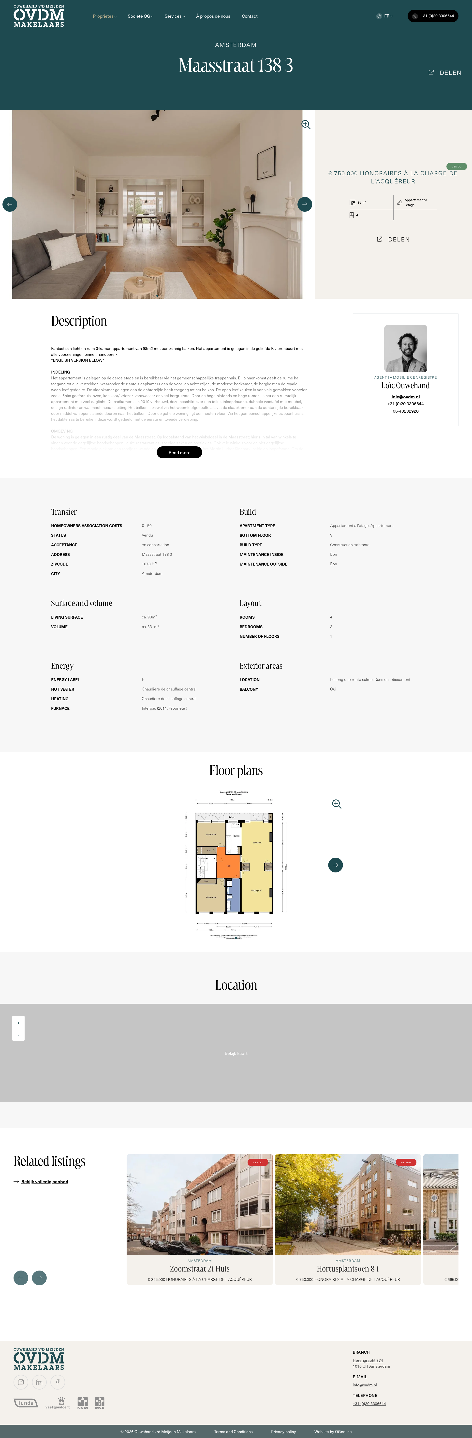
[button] (153, 295)
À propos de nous (213, 16)
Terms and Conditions (233, 1431)
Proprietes (103, 16)
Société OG (139, 16)
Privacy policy (283, 1431)
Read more (180, 452)
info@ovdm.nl (365, 1385)
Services (173, 16)
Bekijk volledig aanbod (44, 1181)
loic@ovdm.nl (406, 396)
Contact (250, 16)
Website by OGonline (333, 1431)
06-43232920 (406, 410)
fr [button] (387, 15)
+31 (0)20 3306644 (405, 403)
